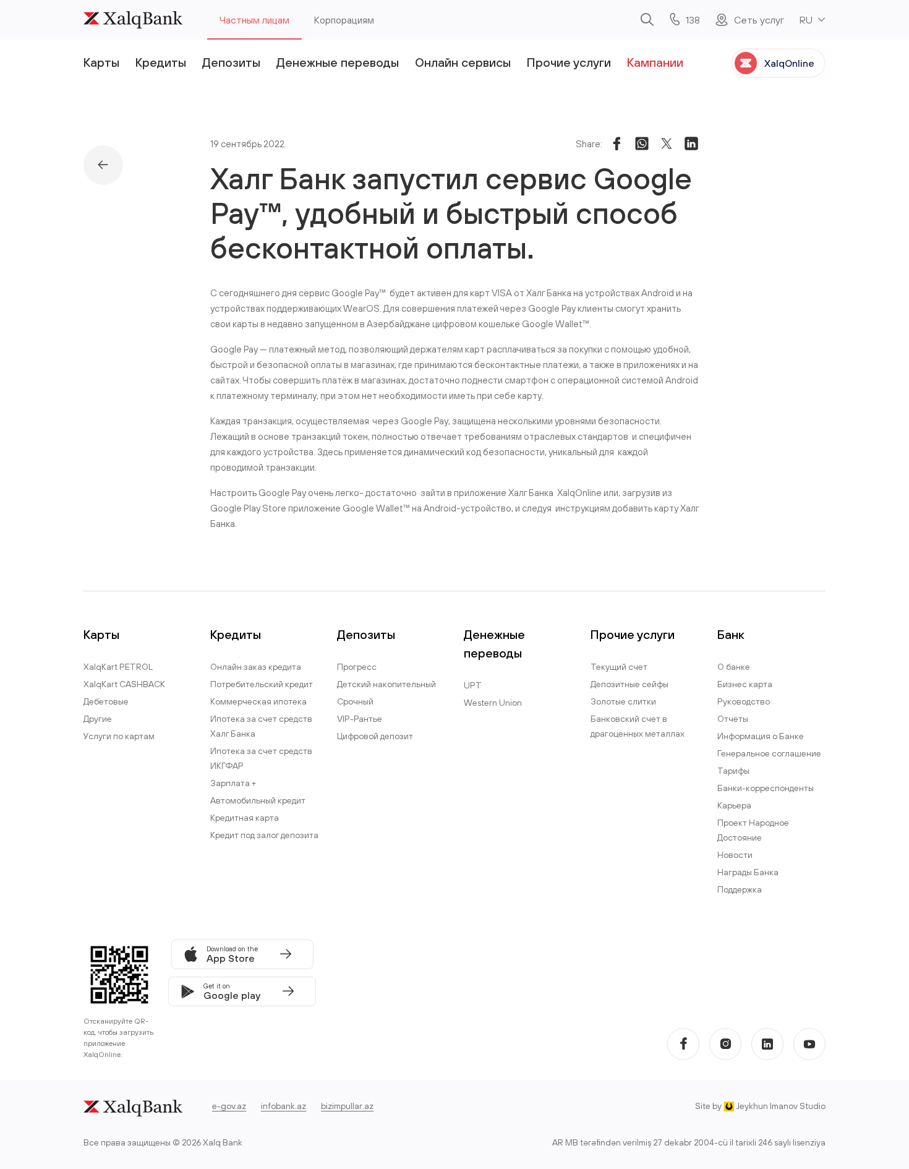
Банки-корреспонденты (765, 788)
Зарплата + (233, 783)
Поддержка (739, 889)
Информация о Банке (760, 736)
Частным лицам (254, 19)
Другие (97, 719)
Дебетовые (106, 701)
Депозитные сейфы (629, 684)
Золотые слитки (623, 701)
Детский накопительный (386, 684)
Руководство (743, 701)
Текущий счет (619, 667)
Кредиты (160, 62)
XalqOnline (789, 63)
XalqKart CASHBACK (124, 684)
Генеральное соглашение (769, 753)
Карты (101, 62)
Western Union (493, 703)
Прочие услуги (569, 62)
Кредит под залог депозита (264, 835)
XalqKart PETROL (118, 667)
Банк (731, 634)
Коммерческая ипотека (258, 701)
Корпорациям (344, 19)
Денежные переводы (337, 62)
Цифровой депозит (375, 736)
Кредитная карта (244, 818)
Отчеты (732, 719)
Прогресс (357, 667)
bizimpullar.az (347, 1106)
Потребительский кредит (261, 684)
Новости (735, 855)
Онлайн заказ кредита (255, 667)
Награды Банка (748, 872)
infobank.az (283, 1106)
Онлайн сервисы (463, 62)
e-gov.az (229, 1106)
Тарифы (733, 771)
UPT (473, 685)
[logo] (132, 19)
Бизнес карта (744, 684)
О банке (733, 667)
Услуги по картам (119, 736)
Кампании (655, 62)
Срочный (355, 701)
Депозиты (231, 62)
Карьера (734, 805)
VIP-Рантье (359, 719)
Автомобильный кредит (257, 800)
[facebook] (683, 1044)
